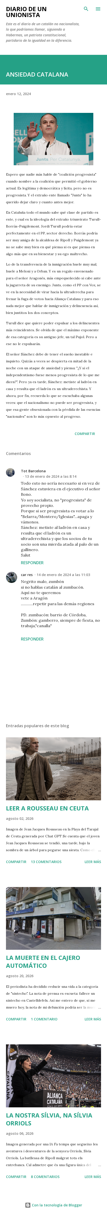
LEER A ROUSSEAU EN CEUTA (47, 808)
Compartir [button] (85, 433)
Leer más (93, 861)
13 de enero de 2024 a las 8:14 (50, 476)
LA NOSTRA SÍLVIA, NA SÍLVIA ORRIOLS (49, 1119)
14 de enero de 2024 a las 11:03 (63, 574)
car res (27, 574)
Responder (32, 562)
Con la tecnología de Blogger (56, 1205)
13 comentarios (46, 861)
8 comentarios (45, 1176)
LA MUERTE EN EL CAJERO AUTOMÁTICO (43, 961)
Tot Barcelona (33, 471)
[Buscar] (86, 9)
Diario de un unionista (26, 12)
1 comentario (44, 1019)
